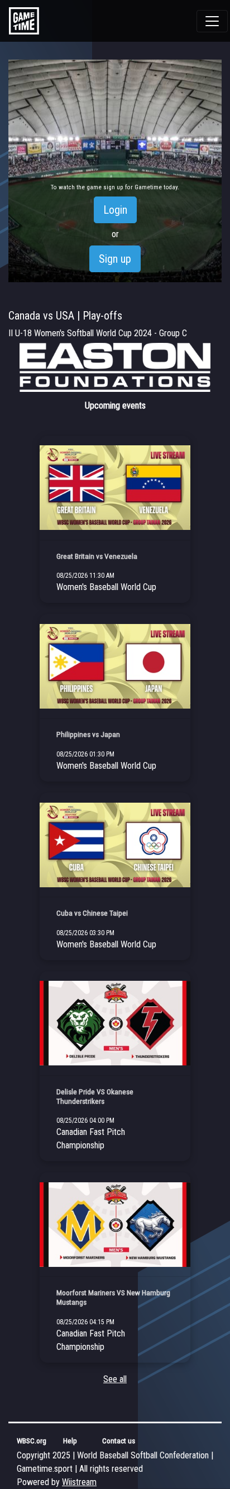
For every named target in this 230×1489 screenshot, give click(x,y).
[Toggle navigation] (212, 21)
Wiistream (79, 1482)
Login (115, 210)
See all (115, 1379)
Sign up (115, 259)
